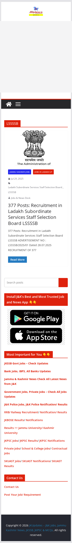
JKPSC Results (29, 440)
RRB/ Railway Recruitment (21, 412)
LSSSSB (12, 192)
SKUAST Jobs (12, 461)
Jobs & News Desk (20, 198)
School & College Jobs (36, 448)
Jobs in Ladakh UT (43, 172)
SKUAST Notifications (36, 461)
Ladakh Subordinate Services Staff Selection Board (35, 187)
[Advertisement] (36, 57)
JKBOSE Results (14, 420)
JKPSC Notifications (52, 440)
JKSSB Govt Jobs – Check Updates (26, 363)
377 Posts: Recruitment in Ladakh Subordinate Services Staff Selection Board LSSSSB (35, 214)
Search (63, 282)
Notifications (34, 420)
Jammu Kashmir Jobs (20, 172)
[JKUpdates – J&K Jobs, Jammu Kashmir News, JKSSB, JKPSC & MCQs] (8, 104)
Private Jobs (12, 448)
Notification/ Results (53, 412)
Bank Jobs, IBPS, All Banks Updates (27, 371)
